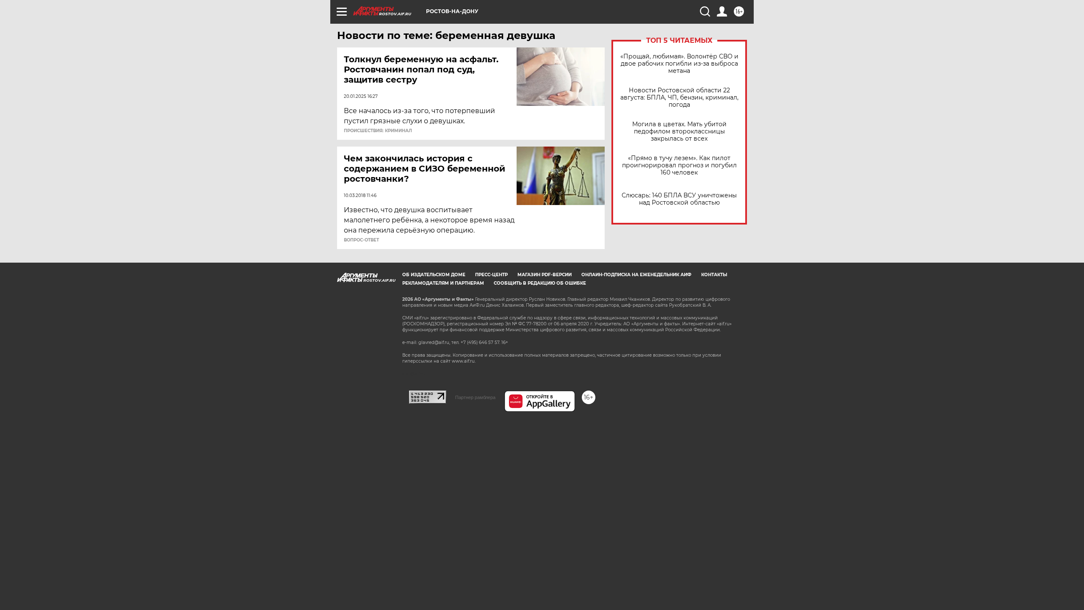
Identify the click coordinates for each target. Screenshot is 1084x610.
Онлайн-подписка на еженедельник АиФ (636, 274)
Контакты (714, 274)
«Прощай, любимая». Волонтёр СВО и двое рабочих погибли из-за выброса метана (679, 64)
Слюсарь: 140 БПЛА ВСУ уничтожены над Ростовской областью (679, 199)
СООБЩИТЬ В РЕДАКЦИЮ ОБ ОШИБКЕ (540, 283)
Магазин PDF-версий (544, 274)
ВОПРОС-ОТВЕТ (361, 240)
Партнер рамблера (475, 397)
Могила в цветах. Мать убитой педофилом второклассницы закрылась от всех (679, 131)
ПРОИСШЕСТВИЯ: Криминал (378, 131)
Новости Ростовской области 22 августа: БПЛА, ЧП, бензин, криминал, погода (679, 97)
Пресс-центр (491, 274)
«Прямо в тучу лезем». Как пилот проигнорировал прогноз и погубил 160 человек (679, 165)
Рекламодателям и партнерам (443, 283)
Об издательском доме (433, 274)
